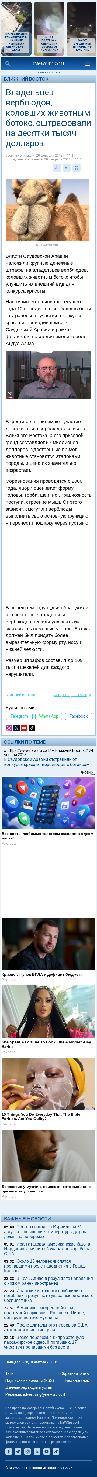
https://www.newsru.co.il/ (29, 750)
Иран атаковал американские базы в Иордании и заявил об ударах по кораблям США (47, 1249)
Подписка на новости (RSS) (29, 1380)
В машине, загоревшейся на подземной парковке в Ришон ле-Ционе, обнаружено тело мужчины (44, 1313)
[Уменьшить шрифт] (57, 168)
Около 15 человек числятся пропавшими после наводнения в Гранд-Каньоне (45, 1266)
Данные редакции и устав (28, 1387)
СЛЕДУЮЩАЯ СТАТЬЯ (70, 695)
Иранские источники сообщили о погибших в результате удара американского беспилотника (48, 1295)
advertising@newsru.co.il (44, 1394)
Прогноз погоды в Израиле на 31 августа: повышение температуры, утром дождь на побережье (45, 1232)
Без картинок (77, 1380)
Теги (9, 1373)
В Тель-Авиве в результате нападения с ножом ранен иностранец (48, 1281)
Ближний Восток (26, 79)
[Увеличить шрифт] (67, 168)
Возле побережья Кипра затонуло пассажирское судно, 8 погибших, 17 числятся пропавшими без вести (44, 1342)
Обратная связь (74, 1373)
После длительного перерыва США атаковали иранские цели (46, 1327)
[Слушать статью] (81, 168)
